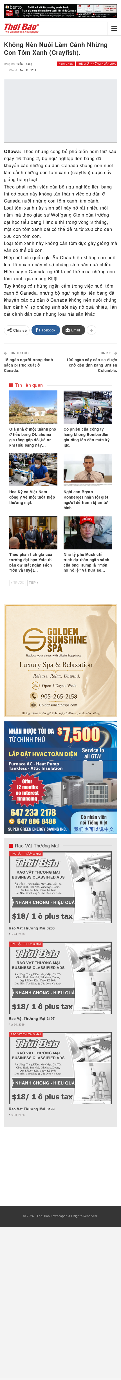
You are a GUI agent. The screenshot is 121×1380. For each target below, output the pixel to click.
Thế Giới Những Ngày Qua (96, 63)
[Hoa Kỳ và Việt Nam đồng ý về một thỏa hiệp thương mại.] (33, 470)
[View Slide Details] (60, 11)
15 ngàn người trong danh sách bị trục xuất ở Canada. (28, 365)
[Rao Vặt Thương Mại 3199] (60, 1068)
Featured (66, 63)
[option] (60, 986)
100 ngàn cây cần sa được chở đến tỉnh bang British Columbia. (91, 365)
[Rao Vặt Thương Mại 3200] (60, 887)
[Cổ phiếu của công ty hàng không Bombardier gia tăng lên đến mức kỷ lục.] (88, 407)
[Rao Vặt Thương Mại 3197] (60, 978)
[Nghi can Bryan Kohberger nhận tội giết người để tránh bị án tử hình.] (88, 470)
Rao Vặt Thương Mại (26, 854)
